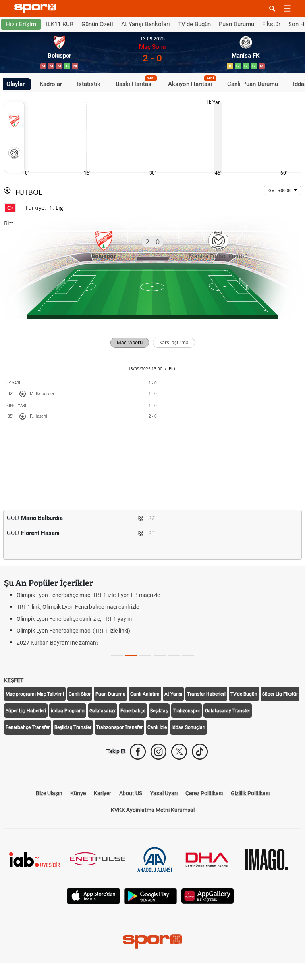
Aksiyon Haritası (191, 83)
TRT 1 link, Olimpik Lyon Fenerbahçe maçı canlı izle (78, 607)
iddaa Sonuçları (188, 727)
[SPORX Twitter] (179, 751)
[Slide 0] (117, 655)
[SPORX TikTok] (199, 751)
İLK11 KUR (59, 24)
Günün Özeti (97, 24)
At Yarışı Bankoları (145, 24)
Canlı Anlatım (145, 694)
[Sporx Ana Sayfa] (37, 8)
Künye (78, 793)
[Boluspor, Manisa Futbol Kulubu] (14, 137)
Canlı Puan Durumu (252, 84)
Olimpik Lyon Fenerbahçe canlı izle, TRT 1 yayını (74, 619)
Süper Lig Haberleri (26, 711)
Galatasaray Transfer (227, 711)
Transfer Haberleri (206, 694)
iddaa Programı (68, 711)
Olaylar (15, 84)
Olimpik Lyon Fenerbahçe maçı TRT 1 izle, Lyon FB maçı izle (88, 595)
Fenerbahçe (132, 711)
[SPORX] (152, 941)
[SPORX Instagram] (158, 751)
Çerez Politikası (204, 793)
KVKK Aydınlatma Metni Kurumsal (153, 810)
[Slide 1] (131, 655)
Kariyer (102, 793)
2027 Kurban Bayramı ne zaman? (58, 642)
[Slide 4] (174, 655)
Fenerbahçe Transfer (28, 727)
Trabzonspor (186, 711)
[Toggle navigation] (287, 8)
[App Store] (93, 895)
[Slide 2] (145, 655)
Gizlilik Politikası (250, 793)
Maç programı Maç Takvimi (35, 694)
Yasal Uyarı (164, 793)
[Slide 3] (160, 655)
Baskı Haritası (135, 83)
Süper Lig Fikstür (280, 694)
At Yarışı (173, 694)
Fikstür (271, 24)
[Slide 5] (188, 655)
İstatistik (88, 84)
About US (130, 793)
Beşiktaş (159, 711)
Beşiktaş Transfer (72, 727)
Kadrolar (51, 84)
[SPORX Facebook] (138, 751)
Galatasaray (102, 711)
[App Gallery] (207, 895)
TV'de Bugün (194, 24)
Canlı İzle (157, 727)
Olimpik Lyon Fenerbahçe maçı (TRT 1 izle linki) (73, 630)
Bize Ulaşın (49, 793)
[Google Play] (150, 895)
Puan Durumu (236, 24)
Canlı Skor (80, 694)
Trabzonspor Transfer (119, 727)
